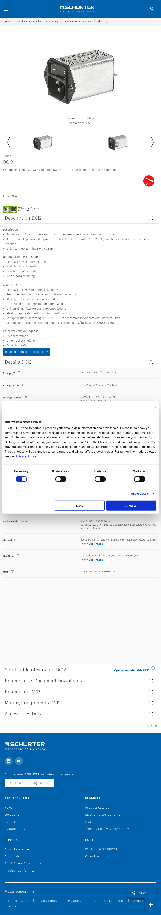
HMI (88, 822)
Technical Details (91, 544)
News (8, 807)
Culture (10, 822)
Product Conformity (19, 870)
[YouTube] (19, 761)
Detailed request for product (24, 352)
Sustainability (15, 829)
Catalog (53, 21)
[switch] (60, 479)
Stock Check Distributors (23, 863)
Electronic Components (102, 814)
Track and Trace (113, 901)
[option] (42, 139)
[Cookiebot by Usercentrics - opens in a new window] (139, 407)
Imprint (10, 905)
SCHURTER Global (17, 901)
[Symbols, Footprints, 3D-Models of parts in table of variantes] (25, 209)
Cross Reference (17, 849)
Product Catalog (97, 807)
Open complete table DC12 (132, 670)
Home (8, 21)
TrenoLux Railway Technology (107, 829)
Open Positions (96, 856)
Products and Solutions (30, 21)
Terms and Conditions (79, 901)
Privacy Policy (26, 456)
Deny (79, 505)
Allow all (131, 505)
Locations (12, 814)
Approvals (12, 856)
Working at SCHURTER (101, 849)
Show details (140, 493)
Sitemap (138, 901)
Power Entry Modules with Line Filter (84, 21)
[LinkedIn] (9, 761)
